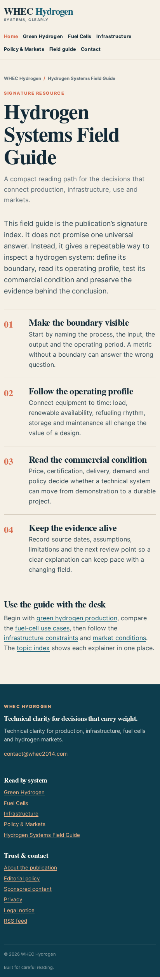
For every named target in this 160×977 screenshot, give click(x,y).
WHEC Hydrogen (22, 78)
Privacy (13, 899)
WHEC (38, 14)
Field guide (62, 49)
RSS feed (15, 921)
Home (11, 36)
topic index (33, 648)
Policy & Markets (24, 49)
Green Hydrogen (43, 36)
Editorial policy (22, 878)
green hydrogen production (77, 618)
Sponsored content (28, 889)
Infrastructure (113, 36)
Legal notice (19, 910)
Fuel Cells (79, 36)
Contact (91, 49)
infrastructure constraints (41, 638)
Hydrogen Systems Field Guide (42, 835)
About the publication (30, 867)
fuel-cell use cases (42, 628)
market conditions (119, 638)
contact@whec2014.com (36, 753)
